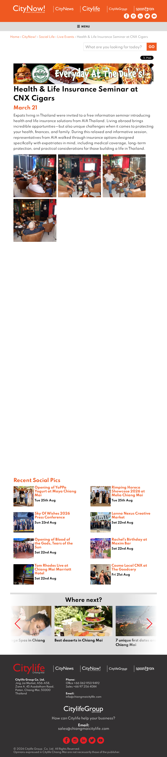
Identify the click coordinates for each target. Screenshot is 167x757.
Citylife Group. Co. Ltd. (39, 748)
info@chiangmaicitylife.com (83, 696)
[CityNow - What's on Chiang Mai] (91, 668)
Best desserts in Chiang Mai (83, 628)
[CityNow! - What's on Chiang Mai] (29, 9)
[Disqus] (83, 310)
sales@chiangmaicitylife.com (83, 727)
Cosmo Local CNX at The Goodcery (129, 567)
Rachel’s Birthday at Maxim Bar (129, 541)
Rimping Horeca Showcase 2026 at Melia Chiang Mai (128, 491)
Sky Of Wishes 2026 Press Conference (52, 515)
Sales (81, 686)
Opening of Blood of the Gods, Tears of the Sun (54, 543)
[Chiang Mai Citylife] (91, 9)
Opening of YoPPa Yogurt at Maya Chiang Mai (55, 491)
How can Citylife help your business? (83, 718)
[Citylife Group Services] (118, 9)
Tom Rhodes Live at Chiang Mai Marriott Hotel (53, 569)
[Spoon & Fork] (145, 9)
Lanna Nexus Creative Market (131, 515)
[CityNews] (64, 9)
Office (83, 683)
